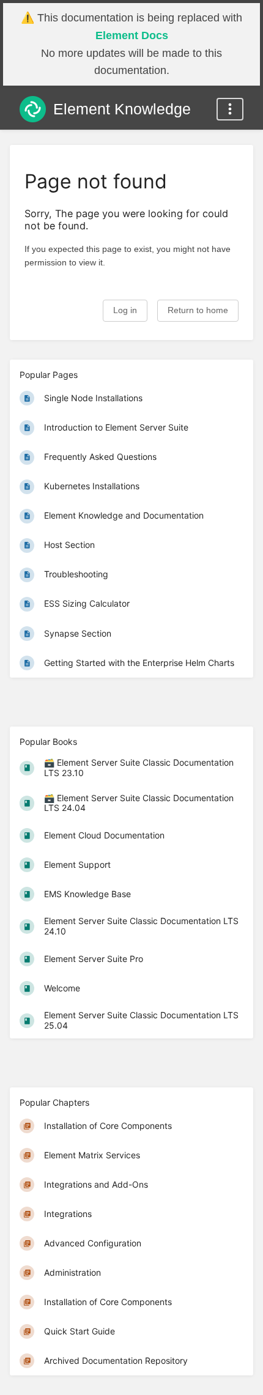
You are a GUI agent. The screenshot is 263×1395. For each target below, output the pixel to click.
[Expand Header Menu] (230, 109)
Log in (125, 310)
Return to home (198, 310)
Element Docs (131, 35)
